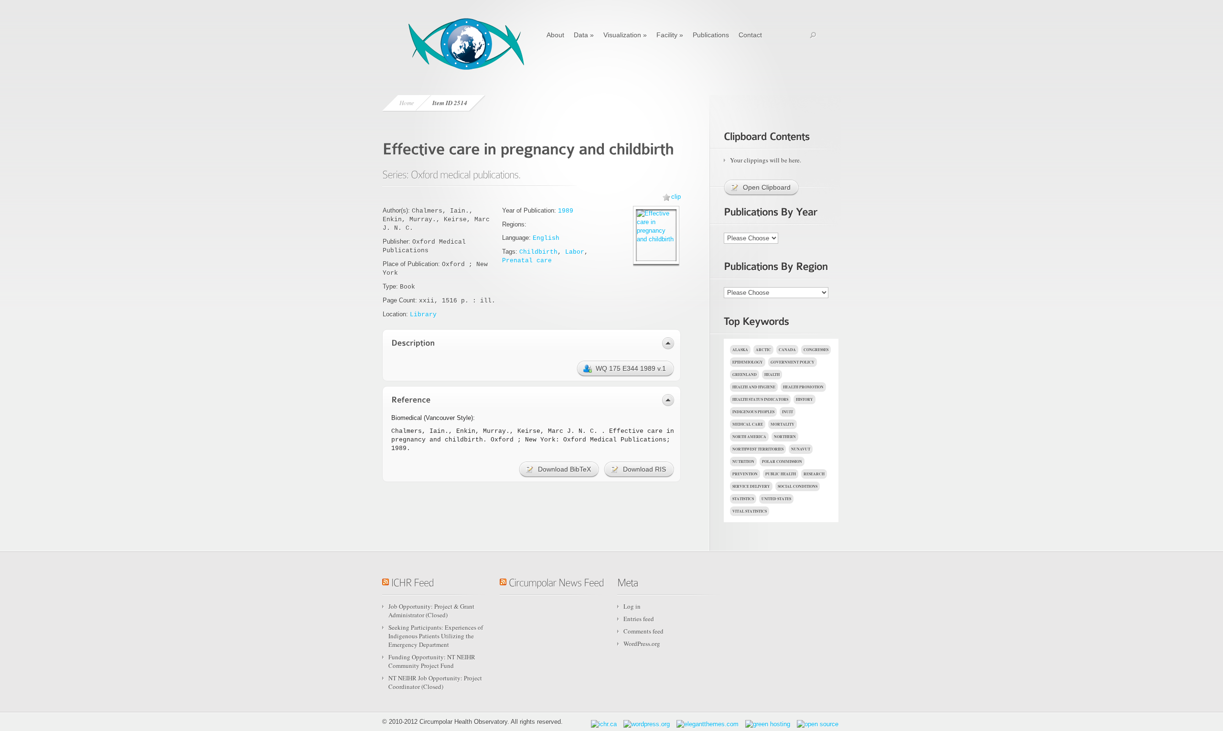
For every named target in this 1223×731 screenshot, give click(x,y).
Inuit (787, 412)
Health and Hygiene (753, 387)
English (546, 238)
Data (584, 35)
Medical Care (747, 424)
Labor (574, 252)
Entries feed (638, 618)
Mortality (782, 424)
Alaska (740, 350)
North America (749, 437)
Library (423, 314)
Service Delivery (751, 486)
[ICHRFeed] (412, 580)
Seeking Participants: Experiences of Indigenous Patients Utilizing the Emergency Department (435, 636)
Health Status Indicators (760, 399)
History (804, 399)
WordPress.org (641, 643)
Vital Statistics (749, 511)
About (555, 35)
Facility (669, 35)
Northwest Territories (757, 449)
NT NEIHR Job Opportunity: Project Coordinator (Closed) (435, 682)
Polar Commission (782, 461)
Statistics (743, 499)
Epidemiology (747, 362)
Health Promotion (803, 387)
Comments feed (643, 631)
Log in (632, 606)
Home (406, 102)
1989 (565, 211)
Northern (785, 437)
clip (676, 196)
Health (772, 374)
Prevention (745, 474)
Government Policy (793, 362)
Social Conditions (797, 486)
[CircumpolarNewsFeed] (556, 580)
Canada (787, 350)
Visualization (625, 35)
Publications (711, 35)
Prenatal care (527, 260)
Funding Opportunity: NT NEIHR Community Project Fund (431, 661)
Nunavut (800, 449)
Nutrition (743, 461)
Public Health (780, 474)
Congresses (816, 350)
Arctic (763, 350)
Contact (750, 35)
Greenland (744, 374)
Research (814, 474)
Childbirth (538, 252)
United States (776, 499)
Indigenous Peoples (753, 412)
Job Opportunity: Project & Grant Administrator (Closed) (431, 610)
